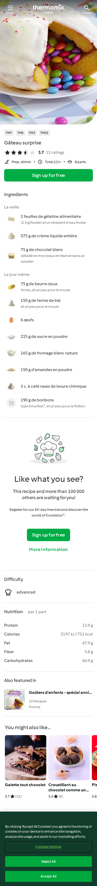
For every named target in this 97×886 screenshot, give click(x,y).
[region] (48, 849)
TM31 (44, 133)
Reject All (48, 861)
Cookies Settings (48, 847)
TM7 (9, 133)
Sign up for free (48, 175)
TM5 (32, 133)
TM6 (20, 133)
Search (87, 13)
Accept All (48, 876)
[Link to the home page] (48, 9)
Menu (10, 13)
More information (48, 549)
